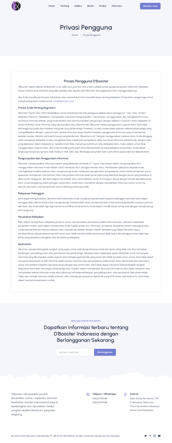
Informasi (117, 6)
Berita (90, 6)
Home (52, 6)
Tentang (64, 6)
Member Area (150, 6)
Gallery (78, 6)
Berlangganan (105, 352)
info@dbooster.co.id (63, 101)
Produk (102, 6)
